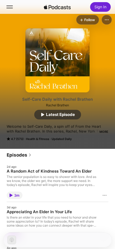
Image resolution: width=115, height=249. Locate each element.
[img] (57, 7)
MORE (103, 132)
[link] (19, 155)
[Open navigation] (10, 7)
